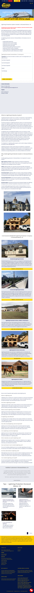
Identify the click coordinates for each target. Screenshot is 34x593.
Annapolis (7, 580)
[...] (7, 508)
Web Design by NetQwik (24, 592)
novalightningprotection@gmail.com (11, 87)
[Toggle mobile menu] (32, 3)
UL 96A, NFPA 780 (11, 144)
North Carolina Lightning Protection (23, 582)
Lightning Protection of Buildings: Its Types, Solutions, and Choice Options (25, 494)
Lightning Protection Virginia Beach (23, 580)
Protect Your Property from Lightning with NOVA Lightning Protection (8, 494)
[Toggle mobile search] (30, 3)
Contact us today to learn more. (8, 385)
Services (19, 552)
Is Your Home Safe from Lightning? (8, 517)
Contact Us (19, 551)
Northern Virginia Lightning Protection (23, 579)
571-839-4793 (8, 551)
